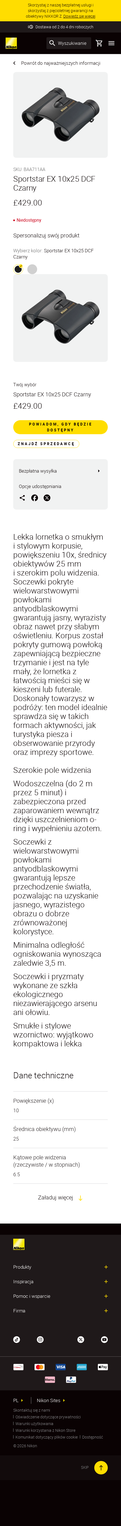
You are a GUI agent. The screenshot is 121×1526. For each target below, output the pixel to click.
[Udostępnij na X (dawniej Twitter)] (47, 497)
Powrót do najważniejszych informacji (60, 63)
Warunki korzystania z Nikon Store (45, 1430)
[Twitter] (80, 1339)
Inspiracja (23, 1281)
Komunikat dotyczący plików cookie (46, 1437)
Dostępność (92, 1437)
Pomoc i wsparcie (31, 1296)
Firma (19, 1311)
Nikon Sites (48, 1400)
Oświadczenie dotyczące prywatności (48, 1416)
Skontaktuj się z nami (31, 1410)
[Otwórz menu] (111, 43)
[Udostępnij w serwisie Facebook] (34, 497)
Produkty (22, 1267)
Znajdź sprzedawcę (46, 443)
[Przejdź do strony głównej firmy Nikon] (11, 43)
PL (16, 1400)
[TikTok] (16, 1339)
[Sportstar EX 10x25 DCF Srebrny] (32, 269)
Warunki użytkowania (34, 1423)
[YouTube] (104, 1339)
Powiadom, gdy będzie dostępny (60, 427)
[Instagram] (40, 1339)
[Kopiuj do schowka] (22, 497)
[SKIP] (101, 1467)
